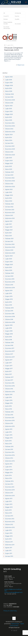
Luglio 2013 (8, 501)
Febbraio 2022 (9, 204)
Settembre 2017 (10, 357)
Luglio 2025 (8, 108)
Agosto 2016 (8, 394)
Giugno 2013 (8, 504)
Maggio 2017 (9, 368)
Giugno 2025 (9, 111)
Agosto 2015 (8, 429)
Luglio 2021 (8, 224)
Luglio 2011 (8, 550)
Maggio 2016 (9, 403)
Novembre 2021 (10, 212)
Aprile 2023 (8, 166)
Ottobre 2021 (9, 215)
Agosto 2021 (8, 221)
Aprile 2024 (8, 137)
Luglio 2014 (8, 466)
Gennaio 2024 (9, 143)
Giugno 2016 (8, 400)
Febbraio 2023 (9, 172)
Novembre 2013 (10, 490)
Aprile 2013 (8, 510)
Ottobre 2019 (9, 284)
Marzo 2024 (8, 140)
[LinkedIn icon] (14, 630)
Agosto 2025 (9, 105)
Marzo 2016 (8, 409)
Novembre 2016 (10, 386)
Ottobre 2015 (9, 423)
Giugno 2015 (8, 435)
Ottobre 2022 (9, 183)
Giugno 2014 (8, 469)
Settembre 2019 (10, 287)
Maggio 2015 (9, 438)
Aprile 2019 (8, 302)
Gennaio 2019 (9, 310)
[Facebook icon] (11, 630)
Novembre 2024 (10, 126)
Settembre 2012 (10, 527)
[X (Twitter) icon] (13, 630)
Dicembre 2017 (9, 348)
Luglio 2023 (8, 157)
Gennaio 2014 (9, 484)
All (4, 13)
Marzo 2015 (8, 443)
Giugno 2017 (8, 365)
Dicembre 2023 (9, 146)
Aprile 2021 (8, 232)
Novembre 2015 (10, 420)
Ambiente (18, 13)
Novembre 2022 (10, 181)
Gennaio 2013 (9, 516)
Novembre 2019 (10, 282)
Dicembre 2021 (9, 209)
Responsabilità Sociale (8, 23)
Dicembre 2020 (9, 244)
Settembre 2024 (10, 131)
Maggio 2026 (9, 85)
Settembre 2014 (10, 461)
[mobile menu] (26, 2)
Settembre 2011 (9, 544)
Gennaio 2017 (9, 380)
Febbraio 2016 (9, 412)
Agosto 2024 (9, 134)
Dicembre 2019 (9, 279)
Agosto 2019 (8, 290)
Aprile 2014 (8, 475)
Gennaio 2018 (9, 345)
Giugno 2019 (8, 296)
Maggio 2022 (9, 195)
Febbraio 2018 (9, 342)
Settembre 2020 (10, 253)
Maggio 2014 (9, 472)
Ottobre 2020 (9, 250)
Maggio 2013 (9, 507)
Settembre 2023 (10, 155)
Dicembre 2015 (9, 417)
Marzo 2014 (8, 478)
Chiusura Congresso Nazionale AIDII (13, 49)
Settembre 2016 (10, 391)
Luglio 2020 (8, 258)
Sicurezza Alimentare (7, 27)
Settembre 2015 (10, 426)
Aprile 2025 (8, 117)
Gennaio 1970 (9, 556)
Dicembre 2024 (9, 123)
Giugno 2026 (9, 82)
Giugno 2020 (9, 261)
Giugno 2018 (8, 331)
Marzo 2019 (8, 305)
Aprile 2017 (8, 371)
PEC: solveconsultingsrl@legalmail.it (13, 591)
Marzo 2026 (8, 91)
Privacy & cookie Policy (10, 610)
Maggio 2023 (9, 163)
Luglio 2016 (8, 397)
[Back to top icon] (14, 618)
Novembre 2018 (10, 316)
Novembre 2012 (10, 521)
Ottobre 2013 (9, 492)
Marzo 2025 (8, 120)
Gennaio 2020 (9, 276)
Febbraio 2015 (9, 446)
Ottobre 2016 (9, 388)
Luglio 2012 (8, 530)
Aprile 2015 (8, 440)
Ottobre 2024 (9, 129)
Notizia (6, 19)
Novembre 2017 (10, 351)
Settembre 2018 (10, 322)
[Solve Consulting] (11, 2)
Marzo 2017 (8, 374)
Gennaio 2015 (9, 449)
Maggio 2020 (9, 264)
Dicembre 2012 (9, 518)
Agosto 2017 (8, 360)
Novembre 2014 (10, 455)
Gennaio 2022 (9, 206)
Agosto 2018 (8, 325)
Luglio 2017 (8, 362)
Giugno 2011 (8, 553)
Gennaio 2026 (9, 97)
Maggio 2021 (9, 230)
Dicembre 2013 (9, 487)
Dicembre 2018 (9, 313)
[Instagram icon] (16, 630)
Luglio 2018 (8, 328)
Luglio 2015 (8, 432)
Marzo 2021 (8, 235)
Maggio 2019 (9, 299)
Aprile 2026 (8, 88)
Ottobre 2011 (9, 542)
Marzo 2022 (8, 201)
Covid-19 (6, 16)
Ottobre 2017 (9, 354)
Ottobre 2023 (9, 152)
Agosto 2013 (8, 498)
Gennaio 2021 (9, 241)
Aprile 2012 (8, 539)
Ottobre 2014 (9, 458)
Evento (17, 16)
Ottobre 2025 (9, 103)
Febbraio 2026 (9, 94)
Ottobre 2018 (9, 319)
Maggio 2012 (9, 536)
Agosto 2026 (9, 77)
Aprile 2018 (8, 336)
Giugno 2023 (9, 160)
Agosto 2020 (9, 256)
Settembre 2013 (10, 495)
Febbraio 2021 (9, 238)
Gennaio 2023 (9, 175)
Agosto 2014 (8, 464)
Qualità (17, 19)
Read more (21, 65)
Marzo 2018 (8, 339)
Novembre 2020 (10, 247)
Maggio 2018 (9, 334)
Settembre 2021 (10, 218)
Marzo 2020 (8, 270)
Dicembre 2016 (9, 383)
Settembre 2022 (10, 186)
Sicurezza (18, 24)
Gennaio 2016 (9, 414)
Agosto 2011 (8, 547)
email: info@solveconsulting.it (13, 589)
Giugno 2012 (8, 533)
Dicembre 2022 (9, 178)
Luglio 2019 (8, 293)
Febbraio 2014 (9, 481)
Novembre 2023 (10, 149)
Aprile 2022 (8, 198)
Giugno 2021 (8, 227)
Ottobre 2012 (9, 524)
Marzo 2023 (8, 169)
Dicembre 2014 (9, 452)
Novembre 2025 (10, 100)
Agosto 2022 (9, 189)
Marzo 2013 (8, 513)
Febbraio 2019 (9, 308)
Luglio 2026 (8, 79)
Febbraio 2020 (9, 273)
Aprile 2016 (8, 406)
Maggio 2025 (9, 114)
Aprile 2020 (8, 267)
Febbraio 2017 (9, 377)
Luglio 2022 (8, 192)
